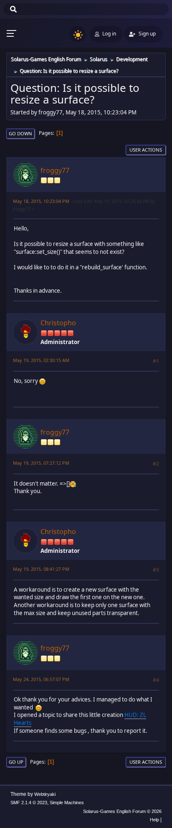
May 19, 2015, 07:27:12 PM (41, 463)
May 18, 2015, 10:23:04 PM (41, 201)
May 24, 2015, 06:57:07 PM (41, 679)
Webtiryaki (45, 794)
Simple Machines (67, 802)
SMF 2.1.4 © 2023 (28, 802)
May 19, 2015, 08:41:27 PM (41, 569)
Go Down (20, 133)
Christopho (58, 322)
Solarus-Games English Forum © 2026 (122, 811)
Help (154, 819)
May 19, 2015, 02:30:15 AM (41, 360)
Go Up (16, 762)
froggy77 (54, 170)
